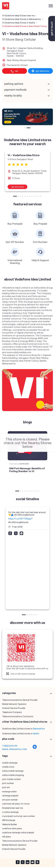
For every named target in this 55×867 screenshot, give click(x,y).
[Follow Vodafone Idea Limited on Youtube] (32, 862)
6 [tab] (27, 196)
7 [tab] (29, 196)
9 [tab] (34, 196)
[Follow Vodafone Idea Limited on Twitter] (22, 862)
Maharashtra (39, 728)
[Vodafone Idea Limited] (5, 6)
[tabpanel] (27, 117)
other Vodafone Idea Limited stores (24, 721)
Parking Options (13, 83)
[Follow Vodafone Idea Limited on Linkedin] (27, 862)
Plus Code (8, 738)
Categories (9, 693)
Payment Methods (15, 89)
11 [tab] (38, 196)
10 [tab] (36, 196)
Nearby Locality (13, 95)
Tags (5, 755)
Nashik (36, 733)
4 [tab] (23, 196)
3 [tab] (20, 196)
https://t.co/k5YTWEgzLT (20, 518)
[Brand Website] (37, 862)
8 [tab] (32, 196)
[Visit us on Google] (18, 862)
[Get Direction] (34, 748)
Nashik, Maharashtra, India (14, 749)
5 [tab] (25, 196)
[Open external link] (51, 40)
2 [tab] (27, 128)
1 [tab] (25, 128)
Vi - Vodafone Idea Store (23, 155)
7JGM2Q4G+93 (9, 745)
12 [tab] (41, 196)
